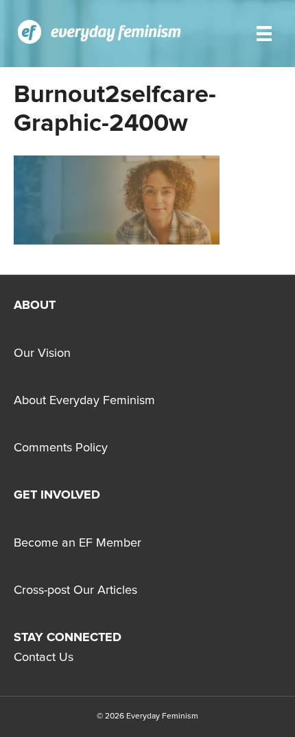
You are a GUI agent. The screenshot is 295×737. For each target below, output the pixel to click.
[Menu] (264, 33)
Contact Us (43, 657)
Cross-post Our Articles (75, 590)
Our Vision (42, 353)
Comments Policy (61, 448)
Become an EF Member (77, 543)
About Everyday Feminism (84, 401)
